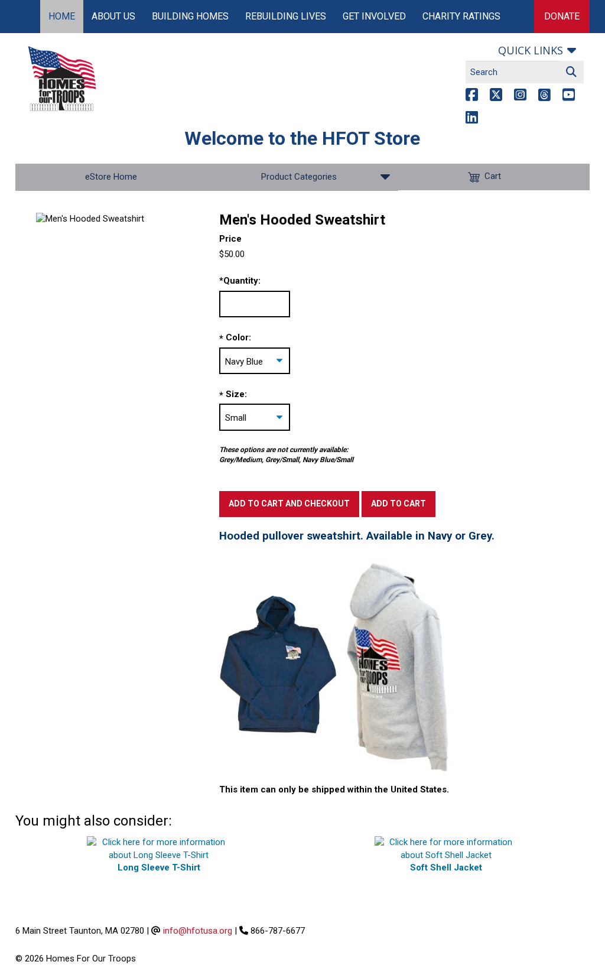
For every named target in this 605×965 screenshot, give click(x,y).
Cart (492, 176)
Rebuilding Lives (285, 16)
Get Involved (374, 16)
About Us (113, 16)
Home (61, 16)
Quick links (530, 50)
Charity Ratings (461, 16)
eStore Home (111, 176)
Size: (236, 394)
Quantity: (240, 280)
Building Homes (190, 16)
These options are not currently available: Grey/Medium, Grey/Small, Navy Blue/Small (286, 455)
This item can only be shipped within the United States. (334, 789)
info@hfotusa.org (197, 930)
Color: (238, 337)
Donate (562, 16)
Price (230, 238)
